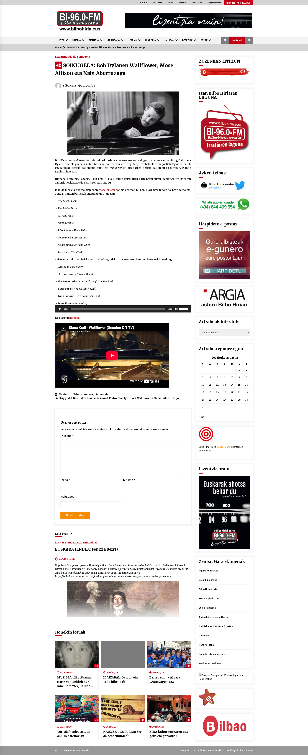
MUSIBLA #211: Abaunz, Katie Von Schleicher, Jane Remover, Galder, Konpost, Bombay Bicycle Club (76, 682)
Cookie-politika (234, 750)
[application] (123, 308)
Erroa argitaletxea (209, 598)
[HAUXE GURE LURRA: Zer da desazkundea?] (123, 708)
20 (224, 392)
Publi (170, 2)
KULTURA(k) (113, 40)
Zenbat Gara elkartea (211, 663)
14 (232, 384)
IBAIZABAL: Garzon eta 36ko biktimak (120, 679)
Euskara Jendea (65, 542)
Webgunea (67, 496)
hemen (74, 317)
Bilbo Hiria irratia (208, 589)
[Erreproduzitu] (59, 309)
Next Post (61, 533)
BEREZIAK (187, 40)
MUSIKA (76, 40)
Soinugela (83, 56)
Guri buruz (142, 2)
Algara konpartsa (208, 570)
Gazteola (204, 635)
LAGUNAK (157, 2)
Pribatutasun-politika (210, 750)
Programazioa (214, 2)
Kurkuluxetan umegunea (212, 654)
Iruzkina (67, 436)
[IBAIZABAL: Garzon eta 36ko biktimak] (123, 654)
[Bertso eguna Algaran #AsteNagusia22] (169, 654)
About (249, 750)
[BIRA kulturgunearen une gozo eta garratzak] (169, 708)
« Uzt (201, 416)
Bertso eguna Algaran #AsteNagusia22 (166, 679)
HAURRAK (169, 40)
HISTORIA (150, 40)
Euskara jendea (207, 607)
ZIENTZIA (94, 40)
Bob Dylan (79, 398)
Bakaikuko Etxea (208, 579)
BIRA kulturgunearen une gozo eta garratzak (169, 734)
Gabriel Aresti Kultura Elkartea (216, 626)
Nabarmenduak (65, 56)
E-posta (129, 480)
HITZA (61, 40)
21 (232, 392)
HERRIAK (132, 40)
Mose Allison (107, 190)
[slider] (184, 308)
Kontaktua (197, 2)
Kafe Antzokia (207, 644)
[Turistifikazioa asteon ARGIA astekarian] (77, 708)
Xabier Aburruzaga (166, 398)
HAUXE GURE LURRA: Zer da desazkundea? (122, 734)
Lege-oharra (188, 750)
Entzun (182, 2)
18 (210, 392)
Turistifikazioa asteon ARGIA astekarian (73, 734)
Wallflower (144, 398)
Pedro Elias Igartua (121, 398)
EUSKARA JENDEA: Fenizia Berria (86, 549)
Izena (65, 480)
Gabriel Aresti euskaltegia (213, 617)
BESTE (204, 40)
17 (202, 392)
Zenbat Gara (223, 446)
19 (217, 392)
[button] (225, 40)
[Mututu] (176, 309)
